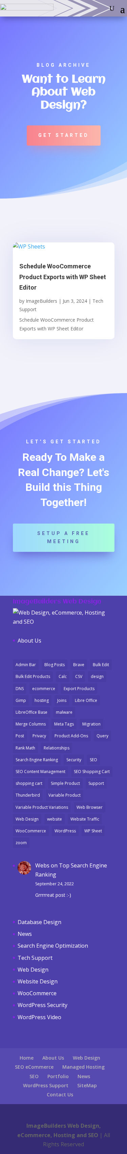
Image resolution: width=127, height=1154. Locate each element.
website (54, 819)
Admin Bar (26, 665)
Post (20, 736)
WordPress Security (42, 1005)
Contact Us (60, 1094)
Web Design (27, 819)
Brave (78, 665)
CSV (78, 676)
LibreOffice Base (31, 712)
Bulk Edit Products (33, 676)
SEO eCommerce (34, 1067)
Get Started (63, 135)
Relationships (56, 748)
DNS (20, 688)
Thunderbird (28, 795)
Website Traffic (84, 819)
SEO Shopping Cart (92, 771)
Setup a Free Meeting (63, 537)
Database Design (39, 922)
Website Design (38, 981)
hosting (42, 700)
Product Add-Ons (71, 736)
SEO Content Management (40, 771)
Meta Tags (64, 724)
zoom (21, 843)
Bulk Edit (101, 665)
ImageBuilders (41, 301)
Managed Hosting (83, 1067)
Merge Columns (31, 724)
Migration (91, 724)
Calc (63, 676)
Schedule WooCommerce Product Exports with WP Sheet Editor (62, 277)
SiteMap (87, 1085)
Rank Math (25, 748)
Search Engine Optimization (53, 945)
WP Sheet (93, 831)
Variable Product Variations (42, 807)
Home (27, 1058)
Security (73, 760)
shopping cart (29, 783)
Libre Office (86, 700)
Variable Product (64, 795)
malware (64, 712)
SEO (93, 760)
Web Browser (90, 807)
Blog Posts (54, 665)
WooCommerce (31, 831)
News (25, 934)
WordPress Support (45, 1085)
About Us (29, 640)
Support (96, 783)
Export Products (79, 688)
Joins (61, 700)
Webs (42, 865)
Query (102, 736)
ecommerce (43, 688)
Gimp (21, 700)
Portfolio (58, 1076)
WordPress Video (39, 1017)
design (97, 676)
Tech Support (35, 957)
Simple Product (65, 783)
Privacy (39, 736)
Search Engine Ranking (37, 760)
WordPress (65, 831)
